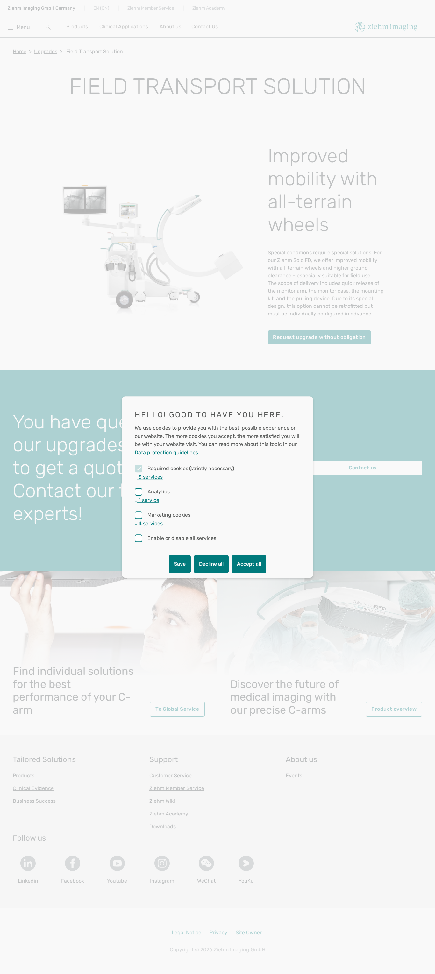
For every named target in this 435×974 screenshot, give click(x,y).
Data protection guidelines (166, 452)
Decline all (211, 564)
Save (180, 564)
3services (149, 477)
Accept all (249, 564)
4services (149, 523)
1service (147, 500)
